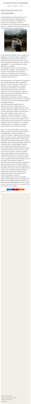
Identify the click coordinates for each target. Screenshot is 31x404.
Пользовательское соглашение (11, 397)
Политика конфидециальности (6, 399)
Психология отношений (15, 3)
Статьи (21, 6)
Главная (9, 6)
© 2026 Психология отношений (6, 395)
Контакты (3, 397)
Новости (15, 6)
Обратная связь (4, 401)
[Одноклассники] (21, 189)
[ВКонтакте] (9, 189)
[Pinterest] (15, 189)
